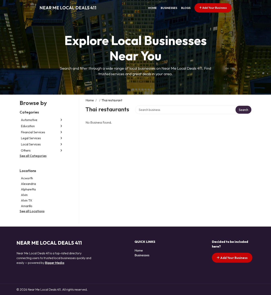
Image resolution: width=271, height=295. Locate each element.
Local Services (31, 144)
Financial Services (33, 132)
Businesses (169, 8)
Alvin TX (26, 200)
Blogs (185, 8)
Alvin (24, 195)
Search (243, 110)
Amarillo (26, 206)
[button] (61, 120)
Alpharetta (28, 189)
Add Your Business (214, 8)
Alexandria (28, 184)
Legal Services (31, 138)
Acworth (27, 178)
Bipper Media (54, 263)
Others (26, 150)
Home (152, 8)
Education (28, 126)
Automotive (29, 120)
